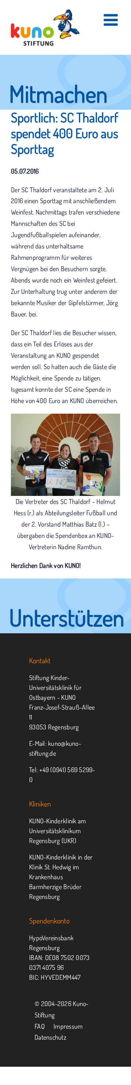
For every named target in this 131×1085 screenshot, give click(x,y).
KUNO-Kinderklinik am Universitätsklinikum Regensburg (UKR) (57, 831)
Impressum (68, 1026)
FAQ (40, 1026)
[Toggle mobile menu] (112, 20)
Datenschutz (50, 1037)
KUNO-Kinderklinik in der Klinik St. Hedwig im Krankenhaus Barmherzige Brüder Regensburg (60, 876)
